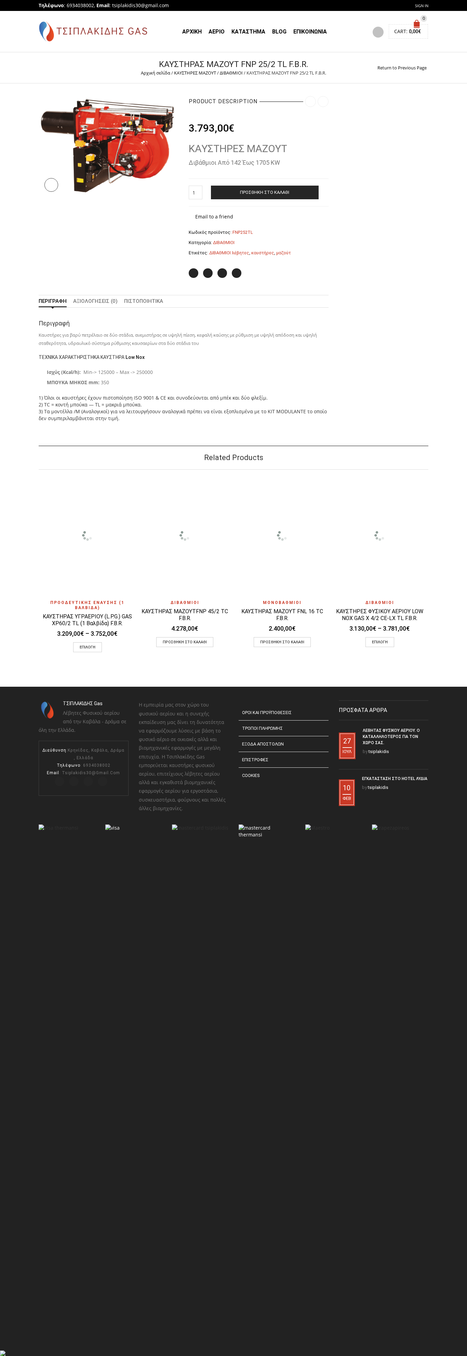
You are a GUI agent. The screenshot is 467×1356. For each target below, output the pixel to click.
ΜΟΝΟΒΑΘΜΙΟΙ (282, 602)
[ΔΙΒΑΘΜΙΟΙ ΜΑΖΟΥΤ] (108, 145)
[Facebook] (208, 273)
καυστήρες (262, 252)
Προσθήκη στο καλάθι (264, 192)
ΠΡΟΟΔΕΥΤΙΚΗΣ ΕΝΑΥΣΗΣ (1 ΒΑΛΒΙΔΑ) (87, 605)
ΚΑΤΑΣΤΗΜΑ (248, 31)
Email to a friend (214, 216)
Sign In (421, 5)
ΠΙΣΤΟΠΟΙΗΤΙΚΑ (143, 301)
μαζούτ (283, 252)
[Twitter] (193, 273)
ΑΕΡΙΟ (217, 31)
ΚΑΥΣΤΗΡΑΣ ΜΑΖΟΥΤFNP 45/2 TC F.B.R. (185, 614)
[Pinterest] (222, 273)
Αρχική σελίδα (155, 73)
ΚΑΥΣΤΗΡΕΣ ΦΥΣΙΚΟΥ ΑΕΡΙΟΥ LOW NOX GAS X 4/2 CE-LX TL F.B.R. (379, 614)
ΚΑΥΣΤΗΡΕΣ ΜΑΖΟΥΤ (195, 73)
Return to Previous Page (402, 68)
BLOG (279, 31)
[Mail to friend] (236, 273)
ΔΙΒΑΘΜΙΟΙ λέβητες (229, 252)
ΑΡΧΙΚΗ (192, 31)
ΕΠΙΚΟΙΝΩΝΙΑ (310, 31)
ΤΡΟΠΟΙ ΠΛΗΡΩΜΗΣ (262, 728)
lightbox (51, 185)
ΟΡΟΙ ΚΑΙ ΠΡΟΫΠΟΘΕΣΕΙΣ (267, 712)
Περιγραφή (53, 301)
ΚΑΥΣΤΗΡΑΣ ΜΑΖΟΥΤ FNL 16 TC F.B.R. (282, 614)
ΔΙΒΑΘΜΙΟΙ (231, 73)
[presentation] (29, 543)
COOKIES (250, 775)
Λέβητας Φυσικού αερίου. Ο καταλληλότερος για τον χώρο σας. (391, 736)
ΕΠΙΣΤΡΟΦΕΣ (255, 759)
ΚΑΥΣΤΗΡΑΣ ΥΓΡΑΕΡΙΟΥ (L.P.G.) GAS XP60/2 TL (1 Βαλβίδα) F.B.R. (87, 620)
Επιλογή (87, 647)
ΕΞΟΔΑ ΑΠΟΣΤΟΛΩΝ (263, 744)
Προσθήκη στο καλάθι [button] (185, 642)
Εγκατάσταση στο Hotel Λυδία (394, 778)
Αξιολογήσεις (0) (95, 301)
